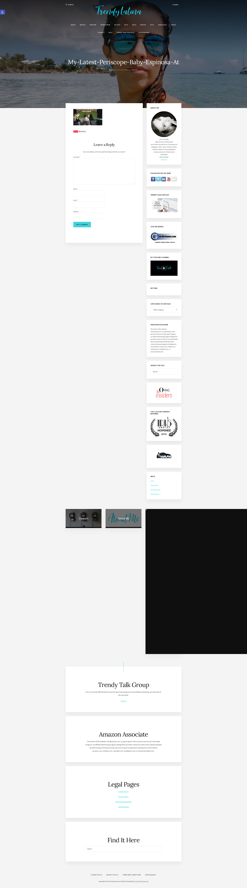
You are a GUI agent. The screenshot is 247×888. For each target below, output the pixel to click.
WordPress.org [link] (155, 494)
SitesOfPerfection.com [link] (141, 881)
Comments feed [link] (155, 490)
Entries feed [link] (154, 485)
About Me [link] (123, 518)
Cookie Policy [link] (123, 791)
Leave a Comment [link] (131, 70)
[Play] (164, 268)
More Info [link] (164, 159)
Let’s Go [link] (123, 701)
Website (75, 211)
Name (75, 189)
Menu (176, 5)
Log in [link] (152, 481)
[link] (2, 12)
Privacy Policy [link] (123, 797)
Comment (76, 157)
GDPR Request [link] (123, 807)
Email (75, 200)
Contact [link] (83, 518)
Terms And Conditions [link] (123, 802)
